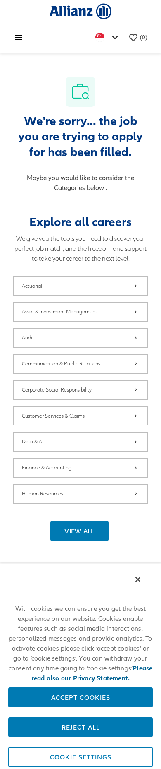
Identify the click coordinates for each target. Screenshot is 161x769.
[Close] (138, 579)
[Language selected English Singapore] (108, 37)
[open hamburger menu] (19, 38)
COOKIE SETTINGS (80, 757)
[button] (79, 531)
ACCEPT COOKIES (80, 697)
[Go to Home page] (80, 10)
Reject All (81, 727)
